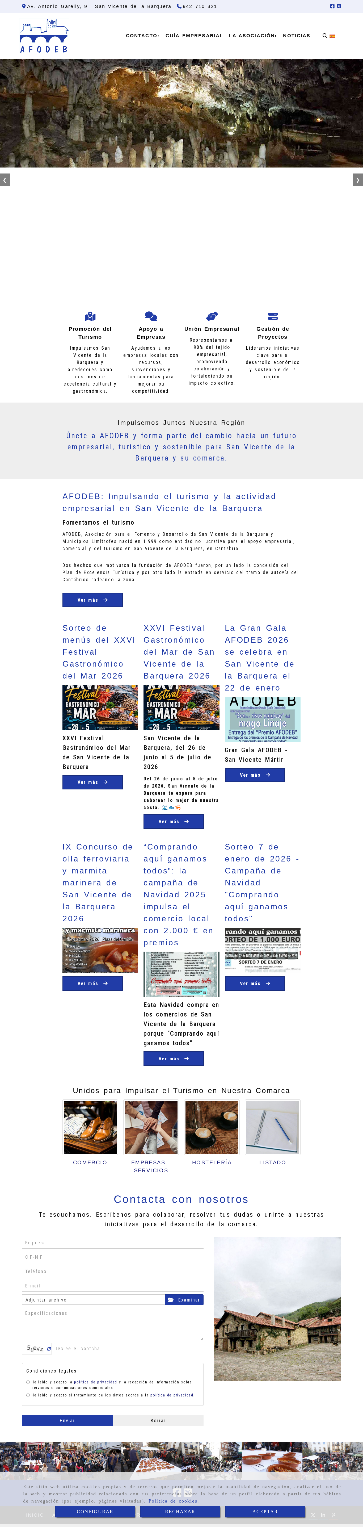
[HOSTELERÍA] (212, 1127)
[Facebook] (332, 6)
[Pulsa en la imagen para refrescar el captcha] (35, 1348)
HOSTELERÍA (212, 1162)
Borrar (158, 1420)
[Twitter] (339, 6)
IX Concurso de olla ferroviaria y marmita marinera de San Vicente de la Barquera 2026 (98, 882)
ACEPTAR (265, 1511)
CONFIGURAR (95, 1511)
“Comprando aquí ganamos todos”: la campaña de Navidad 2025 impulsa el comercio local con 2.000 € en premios (178, 894)
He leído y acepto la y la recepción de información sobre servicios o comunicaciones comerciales (112, 1385)
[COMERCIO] (90, 1127)
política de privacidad (95, 1382)
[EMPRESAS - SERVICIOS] (151, 1127)
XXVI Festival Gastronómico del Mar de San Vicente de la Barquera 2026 (179, 652)
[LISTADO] (273, 1127)
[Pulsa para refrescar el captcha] (49, 1349)
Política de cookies (173, 1501)
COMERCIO (90, 1162)
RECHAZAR (180, 1511)
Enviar (67, 1420)
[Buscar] (325, 35)
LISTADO (272, 1162)
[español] (332, 36)
